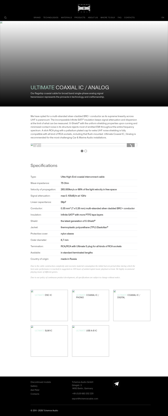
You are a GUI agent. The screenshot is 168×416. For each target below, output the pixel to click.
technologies (50, 17)
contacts (129, 17)
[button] (131, 146)
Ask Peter (35, 390)
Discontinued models (41, 382)
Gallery (34, 386)
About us (93, 17)
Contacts (35, 394)
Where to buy (108, 17)
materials (66, 17)
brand (37, 17)
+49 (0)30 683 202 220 (82, 393)
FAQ (120, 17)
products (79, 17)
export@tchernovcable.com (85, 398)
